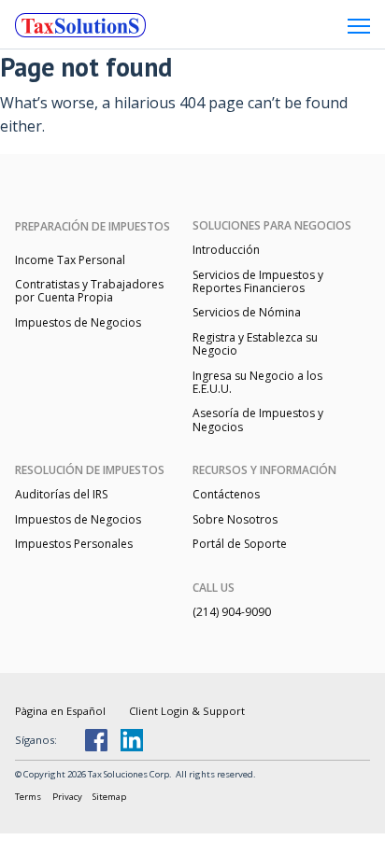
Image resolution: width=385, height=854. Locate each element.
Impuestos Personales (74, 544)
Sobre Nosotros (235, 519)
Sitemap (109, 797)
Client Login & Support (187, 711)
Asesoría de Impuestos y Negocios (257, 419)
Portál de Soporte (239, 544)
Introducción (226, 250)
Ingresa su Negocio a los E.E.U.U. (257, 382)
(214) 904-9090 (231, 612)
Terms (28, 797)
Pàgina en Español (60, 711)
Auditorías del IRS (61, 494)
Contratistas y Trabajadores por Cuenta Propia (89, 290)
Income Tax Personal (70, 260)
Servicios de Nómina (246, 312)
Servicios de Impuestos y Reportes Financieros (257, 281)
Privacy (67, 797)
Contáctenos (226, 494)
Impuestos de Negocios (78, 322)
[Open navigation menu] (359, 26)
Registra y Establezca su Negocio (255, 343)
